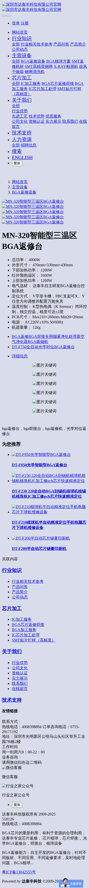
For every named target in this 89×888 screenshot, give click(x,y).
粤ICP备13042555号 (19, 872)
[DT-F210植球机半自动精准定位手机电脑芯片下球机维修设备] (49, 512)
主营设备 (20, 187)
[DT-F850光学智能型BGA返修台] (41, 454)
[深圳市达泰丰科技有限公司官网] (44, 7)
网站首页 (20, 32)
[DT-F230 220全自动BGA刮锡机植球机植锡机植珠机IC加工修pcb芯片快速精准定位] (49, 481)
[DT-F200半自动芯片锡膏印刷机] (41, 538)
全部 (16, 44)
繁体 (17, 163)
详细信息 (20, 356)
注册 (25, 23)
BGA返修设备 (24, 192)
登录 (16, 23)
